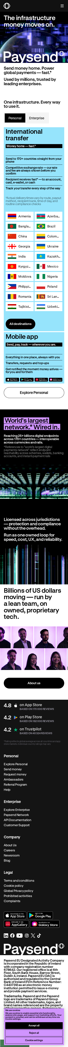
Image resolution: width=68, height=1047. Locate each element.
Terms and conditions (19, 880)
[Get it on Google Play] (26, 380)
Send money (13, 769)
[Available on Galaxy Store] (55, 380)
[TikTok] (39, 935)
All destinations (20, 324)
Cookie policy (13, 886)
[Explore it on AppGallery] (41, 380)
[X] (33, 935)
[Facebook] (12, 935)
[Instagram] (27, 935)
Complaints (12, 901)
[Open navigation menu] (60, 6)
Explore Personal (34, 392)
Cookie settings (34, 1040)
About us (34, 683)
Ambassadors (13, 779)
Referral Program (15, 784)
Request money (15, 774)
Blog (7, 860)
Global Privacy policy (18, 891)
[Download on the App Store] (12, 380)
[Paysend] (7, 6)
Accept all (34, 1025)
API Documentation (17, 820)
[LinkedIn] (6, 935)
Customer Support (17, 825)
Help (7, 790)
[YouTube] (19, 935)
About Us (10, 845)
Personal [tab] (15, 118)
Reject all (34, 1032)
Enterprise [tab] (36, 118)
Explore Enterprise (17, 810)
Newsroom (12, 855)
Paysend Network (16, 815)
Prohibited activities (18, 896)
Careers (9, 850)
